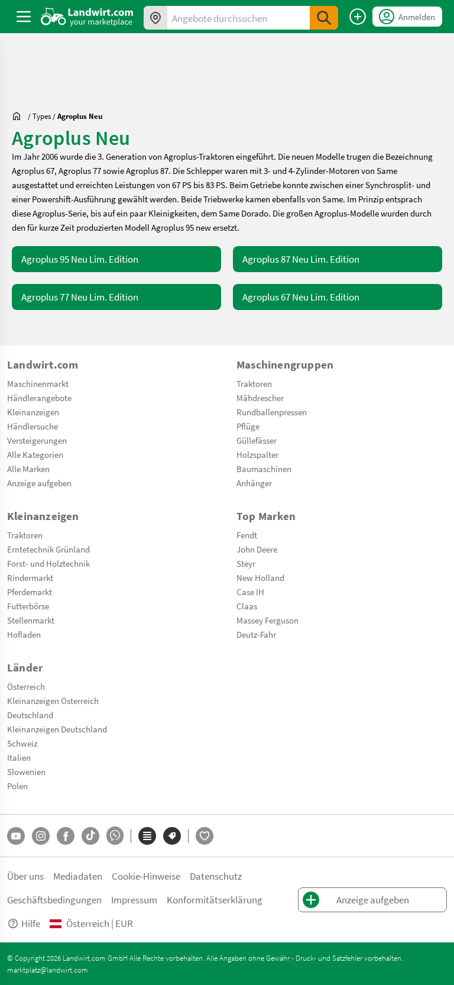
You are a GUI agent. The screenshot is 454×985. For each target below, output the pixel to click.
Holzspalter (257, 454)
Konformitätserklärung (214, 899)
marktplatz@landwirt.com (47, 969)
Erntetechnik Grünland (48, 549)
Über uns (25, 876)
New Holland (260, 577)
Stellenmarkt (30, 620)
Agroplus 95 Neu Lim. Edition (79, 259)
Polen (17, 786)
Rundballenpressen (271, 412)
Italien (19, 757)
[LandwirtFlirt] (204, 836)
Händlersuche (32, 426)
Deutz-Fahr (256, 634)
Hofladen (24, 634)
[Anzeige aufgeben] (358, 17)
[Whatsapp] (115, 835)
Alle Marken (28, 468)
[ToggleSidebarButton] (23, 16)
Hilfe (30, 923)
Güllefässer (256, 440)
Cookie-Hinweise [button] (146, 876)
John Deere (256, 549)
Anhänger (254, 483)
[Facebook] (65, 836)
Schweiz (22, 743)
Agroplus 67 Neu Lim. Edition (300, 296)
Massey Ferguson (267, 620)
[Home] (87, 16)
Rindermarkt (30, 577)
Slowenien (26, 771)
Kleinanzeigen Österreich (53, 700)
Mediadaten (77, 876)
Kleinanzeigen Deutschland (57, 729)
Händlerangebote (39, 397)
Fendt (246, 535)
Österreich (26, 686)
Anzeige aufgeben (39, 483)
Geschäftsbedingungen (54, 899)
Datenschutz (216, 876)
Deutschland (30, 715)
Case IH (250, 592)
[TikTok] (90, 836)
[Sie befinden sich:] (19, 116)
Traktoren (254, 383)
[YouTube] (16, 836)
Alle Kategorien (35, 454)
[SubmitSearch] (324, 18)
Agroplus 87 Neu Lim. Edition (300, 259)
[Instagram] (41, 836)
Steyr (245, 563)
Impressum (134, 899)
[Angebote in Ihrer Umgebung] (155, 18)
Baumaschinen (263, 468)
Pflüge (248, 426)
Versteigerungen (37, 440)
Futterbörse (28, 606)
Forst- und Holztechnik (48, 563)
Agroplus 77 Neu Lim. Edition (79, 296)
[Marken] (172, 836)
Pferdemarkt (29, 592)
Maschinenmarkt (38, 383)
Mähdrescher (260, 397)
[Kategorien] (147, 836)
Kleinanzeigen (33, 412)
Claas (246, 606)
